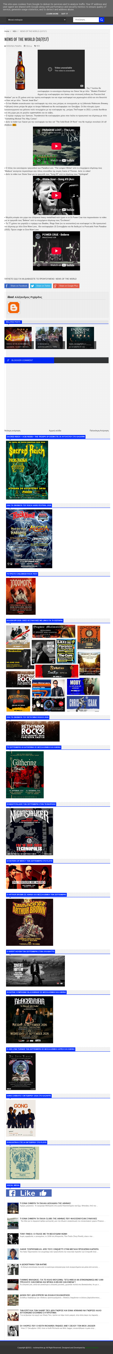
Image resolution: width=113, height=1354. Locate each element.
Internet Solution (91, 1348)
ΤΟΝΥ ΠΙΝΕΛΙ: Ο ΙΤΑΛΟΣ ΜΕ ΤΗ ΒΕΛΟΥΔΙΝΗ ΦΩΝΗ (43, 1234)
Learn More (52, 14)
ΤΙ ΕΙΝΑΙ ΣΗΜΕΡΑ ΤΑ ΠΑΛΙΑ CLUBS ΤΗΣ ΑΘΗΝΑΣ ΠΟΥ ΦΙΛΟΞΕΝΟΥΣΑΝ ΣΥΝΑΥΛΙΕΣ (58, 1219)
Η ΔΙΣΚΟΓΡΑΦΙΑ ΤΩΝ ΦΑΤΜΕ (33, 1264)
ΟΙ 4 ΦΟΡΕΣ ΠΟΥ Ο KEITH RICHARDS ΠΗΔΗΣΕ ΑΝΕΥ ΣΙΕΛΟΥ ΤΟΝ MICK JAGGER (57, 1326)
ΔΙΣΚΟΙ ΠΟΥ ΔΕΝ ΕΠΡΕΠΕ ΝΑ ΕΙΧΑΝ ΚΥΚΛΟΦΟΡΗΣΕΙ (45, 1295)
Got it (64, 14)
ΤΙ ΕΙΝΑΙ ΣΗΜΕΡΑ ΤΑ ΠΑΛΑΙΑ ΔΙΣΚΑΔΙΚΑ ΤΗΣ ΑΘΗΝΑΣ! (45, 1203)
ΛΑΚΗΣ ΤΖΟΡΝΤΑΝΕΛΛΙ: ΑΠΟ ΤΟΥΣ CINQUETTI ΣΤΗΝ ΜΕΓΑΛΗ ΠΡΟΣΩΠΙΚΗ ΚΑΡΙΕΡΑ (59, 1249)
